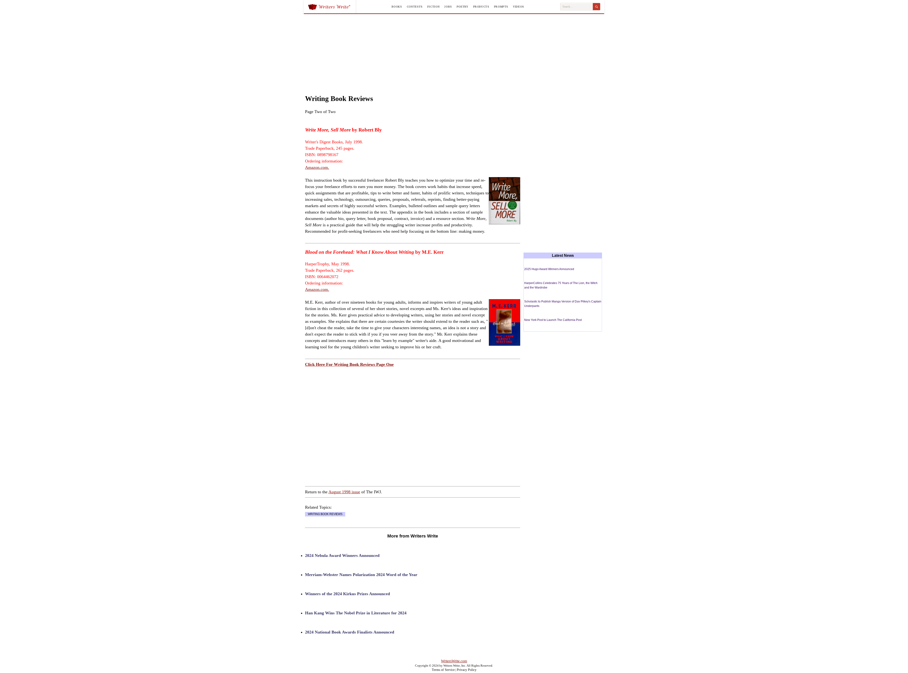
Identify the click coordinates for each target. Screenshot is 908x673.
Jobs (448, 7)
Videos (518, 7)
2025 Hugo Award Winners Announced (549, 269)
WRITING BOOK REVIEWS (325, 514)
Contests (415, 7)
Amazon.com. (317, 167)
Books (397, 7)
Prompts (501, 7)
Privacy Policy (466, 670)
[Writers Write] (332, 6)
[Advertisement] (454, 49)
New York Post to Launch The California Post (553, 320)
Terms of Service (443, 670)
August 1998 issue (344, 491)
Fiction (433, 7)
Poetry (462, 7)
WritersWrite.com (454, 661)
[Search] (596, 6)
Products (481, 7)
